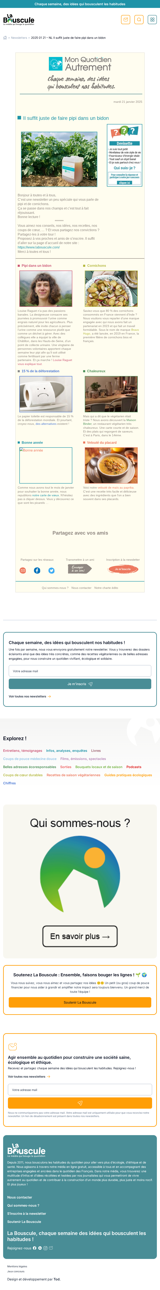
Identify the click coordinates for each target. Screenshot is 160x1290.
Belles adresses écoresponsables (29, 767)
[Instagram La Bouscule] (45, 1248)
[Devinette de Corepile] (124, 155)
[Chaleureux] (111, 390)
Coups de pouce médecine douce (29, 759)
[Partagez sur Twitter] (51, 572)
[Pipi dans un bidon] (46, 285)
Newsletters (19, 37)
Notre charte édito (106, 587)
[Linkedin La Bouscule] (40, 1248)
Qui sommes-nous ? (55, 587)
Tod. (57, 1279)
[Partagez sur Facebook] (37, 572)
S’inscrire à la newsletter (26, 1213)
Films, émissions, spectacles (83, 759)
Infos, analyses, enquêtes (66, 750)
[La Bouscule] (18, 19)
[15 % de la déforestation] (46, 390)
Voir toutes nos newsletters (27, 696)
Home (5, 38)
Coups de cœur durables (23, 775)
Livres (96, 750)
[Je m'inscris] (123, 572)
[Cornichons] (111, 285)
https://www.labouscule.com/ (39, 247)
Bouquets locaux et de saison (98, 767)
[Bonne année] (46, 462)
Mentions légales (17, 1266)
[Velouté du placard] (111, 462)
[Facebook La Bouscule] (34, 1248)
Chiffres (9, 783)
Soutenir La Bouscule (80, 1002)
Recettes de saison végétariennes (73, 775)
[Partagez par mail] (23, 572)
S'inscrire (125, 19)
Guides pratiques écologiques (128, 775)
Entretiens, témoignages (22, 750)
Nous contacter (81, 587)
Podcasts (133, 767)
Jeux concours (15, 1271)
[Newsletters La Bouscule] (51, 1248)
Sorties (65, 767)
